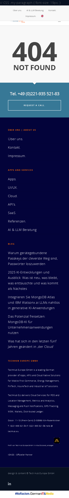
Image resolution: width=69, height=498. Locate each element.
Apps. (12, 179)
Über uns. (17, 10)
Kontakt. (52, 10)
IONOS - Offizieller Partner (20, 455)
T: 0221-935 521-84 (17, 426)
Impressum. (30, 16)
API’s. (12, 204)
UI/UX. (13, 187)
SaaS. (12, 213)
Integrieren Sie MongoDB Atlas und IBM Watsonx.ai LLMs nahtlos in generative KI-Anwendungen (34, 302)
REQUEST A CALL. (34, 105)
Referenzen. (17, 221)
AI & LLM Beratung (35, 10)
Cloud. (13, 196)
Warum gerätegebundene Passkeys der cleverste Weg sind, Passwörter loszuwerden (33, 258)
